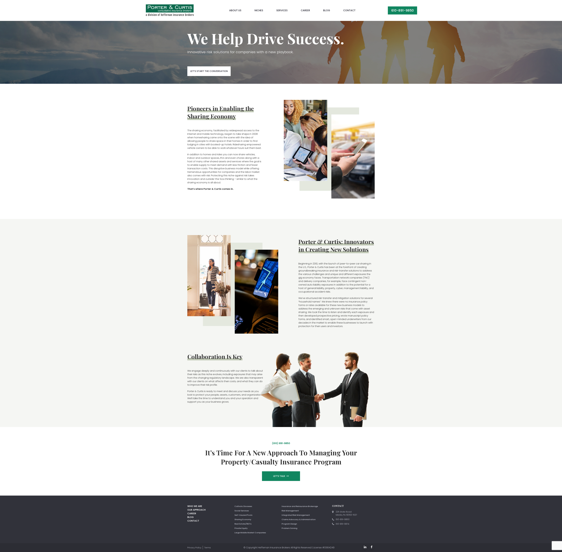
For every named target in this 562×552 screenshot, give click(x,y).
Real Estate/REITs (242, 523)
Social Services (241, 510)
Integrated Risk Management (296, 515)
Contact (349, 10)
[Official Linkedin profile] (365, 547)
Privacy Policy (194, 547)
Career (305, 10)
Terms (207, 547)
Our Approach (196, 510)
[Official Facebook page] (371, 547)
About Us (235, 10)
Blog (326, 10)
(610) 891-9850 (281, 443)
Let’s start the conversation (209, 71)
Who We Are (194, 506)
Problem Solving (289, 528)
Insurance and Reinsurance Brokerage (300, 506)
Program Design (289, 523)
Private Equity (241, 528)
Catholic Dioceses (243, 506)
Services (282, 10)
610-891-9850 (402, 10)
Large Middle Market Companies (250, 532)
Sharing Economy (242, 519)
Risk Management (290, 510)
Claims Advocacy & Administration (299, 519)
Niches (259, 10)
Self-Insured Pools (243, 515)
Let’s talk (279, 476)
